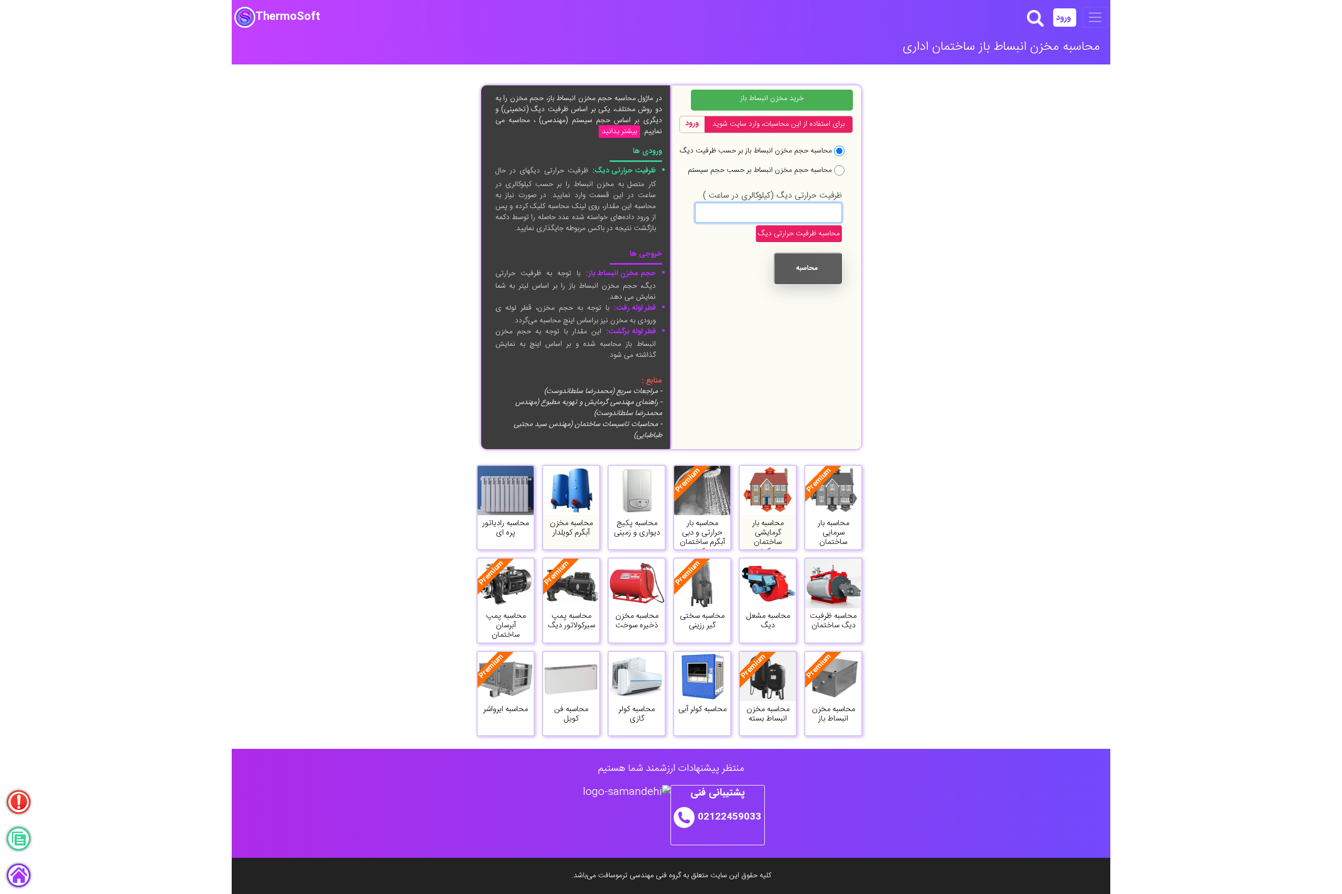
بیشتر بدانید (619, 131)
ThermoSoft (287, 17)
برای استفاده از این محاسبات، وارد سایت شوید (778, 124)
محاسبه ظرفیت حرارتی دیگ (799, 233)
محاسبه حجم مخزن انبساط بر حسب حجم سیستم (760, 170)
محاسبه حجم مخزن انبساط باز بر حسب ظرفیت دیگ (756, 151)
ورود (1065, 17)
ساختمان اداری (939, 47)
